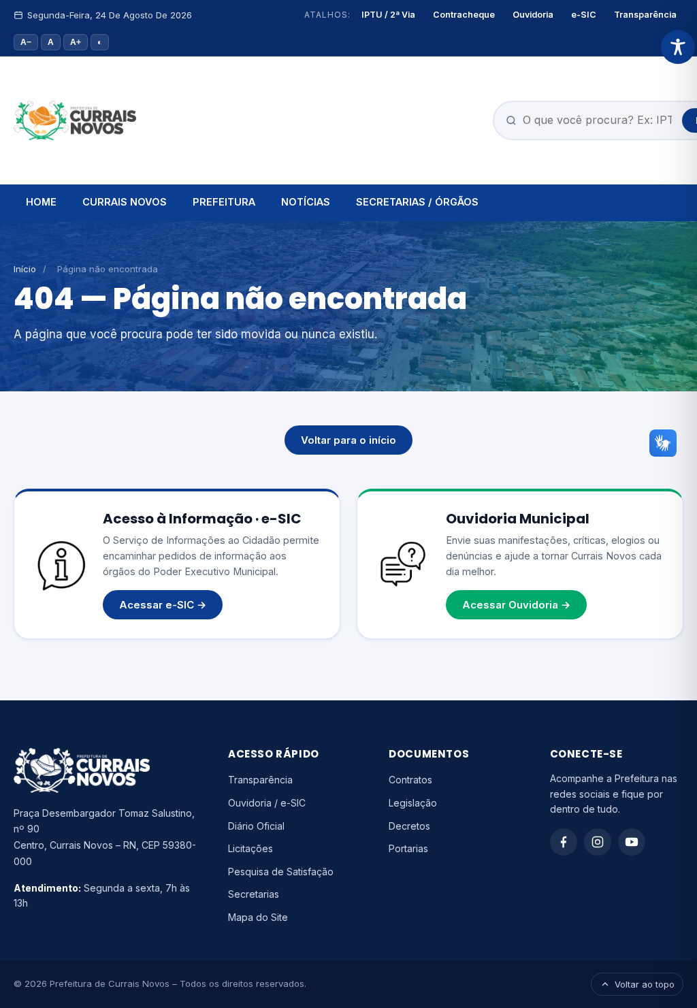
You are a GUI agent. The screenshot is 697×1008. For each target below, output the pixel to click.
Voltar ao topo (645, 984)
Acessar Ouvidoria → (516, 604)
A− (25, 42)
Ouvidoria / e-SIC (267, 803)
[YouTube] (631, 842)
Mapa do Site (258, 917)
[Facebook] (563, 842)
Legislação (413, 803)
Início (25, 268)
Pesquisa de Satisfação (281, 871)
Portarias (408, 848)
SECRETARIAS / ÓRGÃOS (417, 202)
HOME (41, 202)
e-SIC (583, 15)
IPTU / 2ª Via (388, 15)
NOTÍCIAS (305, 202)
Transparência (645, 15)
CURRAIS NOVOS (124, 202)
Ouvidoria (533, 15)
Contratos (410, 779)
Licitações (250, 848)
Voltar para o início (348, 440)
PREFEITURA (224, 202)
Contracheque (464, 15)
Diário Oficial (256, 826)
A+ (75, 42)
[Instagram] (597, 842)
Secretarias (253, 894)
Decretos (409, 826)
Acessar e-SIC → (162, 604)
